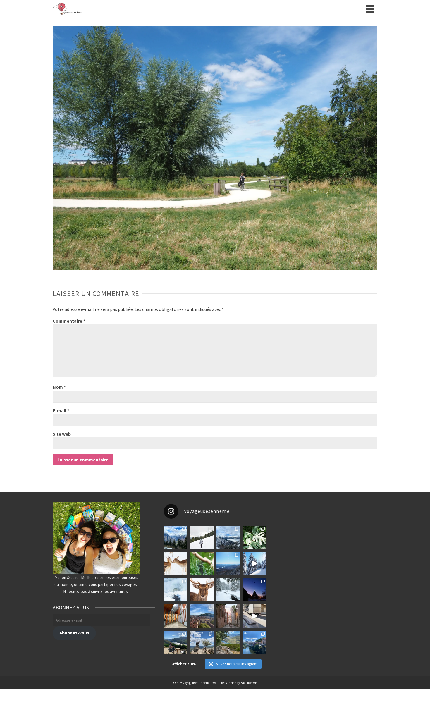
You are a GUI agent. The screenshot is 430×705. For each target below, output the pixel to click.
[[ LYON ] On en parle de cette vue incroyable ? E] (202, 616)
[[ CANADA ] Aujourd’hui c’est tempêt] (228, 589)
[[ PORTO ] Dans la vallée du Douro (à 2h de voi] (175, 642)
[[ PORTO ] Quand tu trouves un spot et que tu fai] (202, 642)
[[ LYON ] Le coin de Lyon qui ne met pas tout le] (175, 616)
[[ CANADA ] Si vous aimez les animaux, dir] (202, 589)
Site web (62, 434)
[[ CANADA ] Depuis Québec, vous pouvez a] (175, 589)
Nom (59, 387)
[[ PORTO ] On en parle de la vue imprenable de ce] (228, 642)
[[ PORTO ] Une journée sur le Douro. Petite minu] (254, 642)
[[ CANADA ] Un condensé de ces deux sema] (254, 563)
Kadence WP (248, 683)
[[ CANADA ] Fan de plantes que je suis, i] (202, 563)
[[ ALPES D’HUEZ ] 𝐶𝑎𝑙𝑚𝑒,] (175, 537)
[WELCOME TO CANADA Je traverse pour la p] (254, 589)
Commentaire (69, 321)
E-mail (61, 410)
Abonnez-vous (74, 633)
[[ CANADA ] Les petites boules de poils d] (228, 563)
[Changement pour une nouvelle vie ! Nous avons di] (254, 616)
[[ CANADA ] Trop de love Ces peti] (175, 563)
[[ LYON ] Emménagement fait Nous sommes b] (228, 616)
